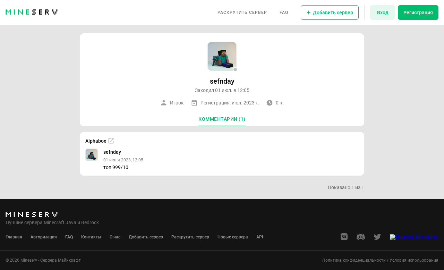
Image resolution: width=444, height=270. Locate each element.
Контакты (91, 237)
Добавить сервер (146, 237)
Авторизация (44, 237)
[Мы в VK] (344, 239)
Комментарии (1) (222, 119)
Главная (14, 237)
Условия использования (414, 260)
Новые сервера (232, 237)
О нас (115, 237)
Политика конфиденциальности (354, 260)
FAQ (284, 12)
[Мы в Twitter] (377, 239)
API (259, 237)
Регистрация (418, 12)
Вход (382, 12)
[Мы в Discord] (361, 239)
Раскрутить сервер (242, 12)
